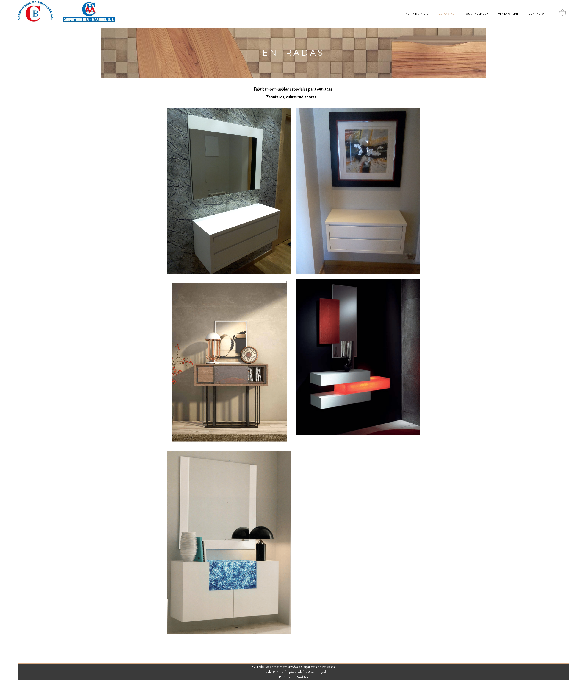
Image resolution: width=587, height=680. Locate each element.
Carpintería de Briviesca (318, 667)
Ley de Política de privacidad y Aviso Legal (293, 672)
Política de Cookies (293, 677)
